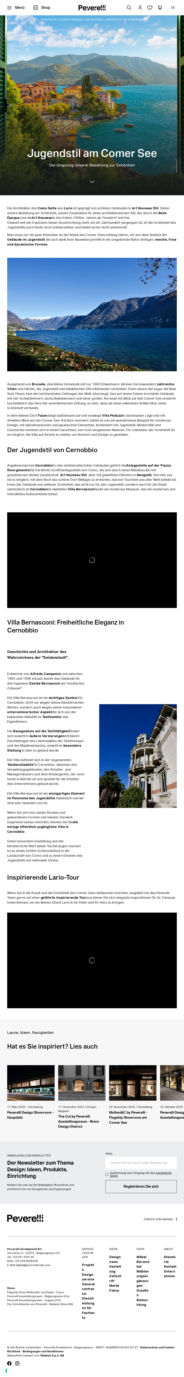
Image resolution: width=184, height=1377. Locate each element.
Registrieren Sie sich (141, 1186)
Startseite (49, 19)
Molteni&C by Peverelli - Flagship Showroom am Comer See (128, 1118)
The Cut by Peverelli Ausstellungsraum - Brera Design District (78, 1122)
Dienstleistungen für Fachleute (88, 1308)
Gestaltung (93, 19)
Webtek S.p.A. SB (52, 1355)
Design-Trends (70, 19)
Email (109, 1154)
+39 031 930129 (23, 1257)
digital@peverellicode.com (33, 1265)
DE (173, 7)
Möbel (142, 1257)
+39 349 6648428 (26, 1261)
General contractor (88, 1289)
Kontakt (170, 1266)
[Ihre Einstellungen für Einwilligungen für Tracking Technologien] (6, 1370)
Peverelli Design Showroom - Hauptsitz (30, 1115)
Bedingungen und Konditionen (43, 1351)
